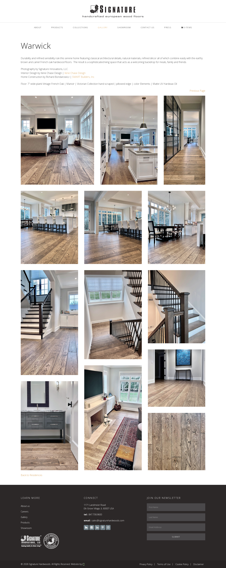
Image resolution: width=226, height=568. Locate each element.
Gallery (24, 517)
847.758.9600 (95, 514)
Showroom (26, 528)
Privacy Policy (146, 564)
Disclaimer (198, 564)
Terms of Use (163, 564)
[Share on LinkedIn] (89, 178)
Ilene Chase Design (74, 73)
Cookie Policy (181, 564)
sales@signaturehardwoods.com (108, 520)
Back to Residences (31, 475)
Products (25, 522)
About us (25, 506)
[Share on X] (77, 178)
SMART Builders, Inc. (83, 77)
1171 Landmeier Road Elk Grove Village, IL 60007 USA (99, 506)
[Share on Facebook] (81, 178)
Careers (24, 511)
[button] (57, 140)
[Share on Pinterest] (85, 178)
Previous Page (197, 90)
